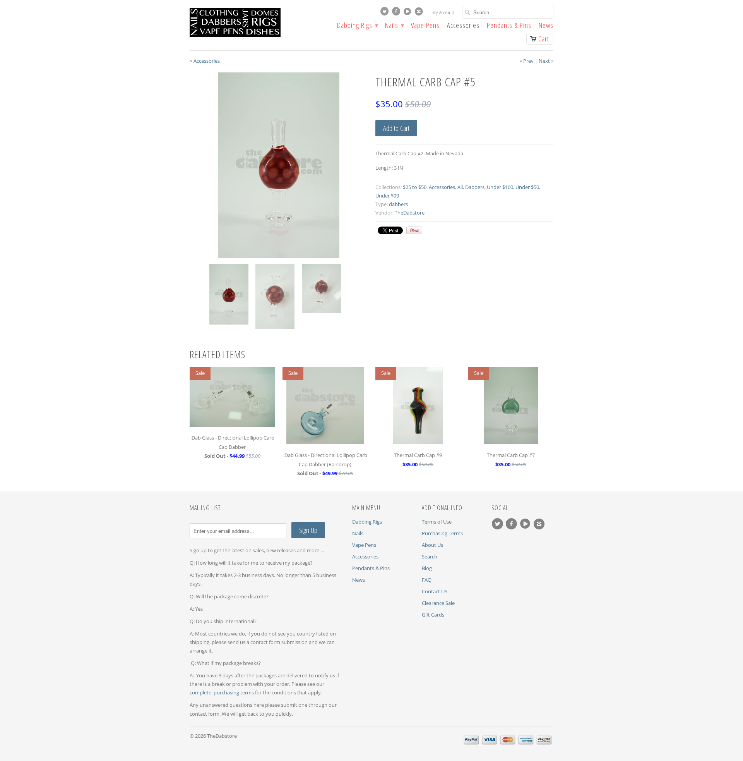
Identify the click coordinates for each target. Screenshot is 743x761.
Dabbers (474, 187)
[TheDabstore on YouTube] (408, 13)
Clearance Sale (438, 603)
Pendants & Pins (509, 26)
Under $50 (527, 187)
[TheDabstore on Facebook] (397, 13)
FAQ (426, 579)
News (546, 26)
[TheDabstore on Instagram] (420, 13)
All (460, 187)
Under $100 (500, 187)
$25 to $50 (414, 187)
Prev (528, 60)
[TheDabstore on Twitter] (385, 13)
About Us (432, 544)
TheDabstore (410, 212)
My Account (443, 12)
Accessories (463, 26)
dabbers (398, 204)
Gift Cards (433, 614)
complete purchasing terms (222, 692)
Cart (543, 39)
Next (544, 60)
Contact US (434, 591)
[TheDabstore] (248, 22)
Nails (394, 26)
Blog (427, 568)
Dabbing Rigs (357, 26)
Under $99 (387, 195)
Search (429, 556)
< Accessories (205, 60)
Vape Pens (425, 26)
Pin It (414, 230)
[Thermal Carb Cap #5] (279, 165)
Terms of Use (437, 521)
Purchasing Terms (442, 533)
